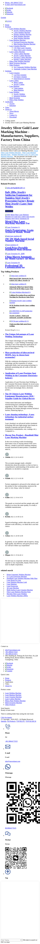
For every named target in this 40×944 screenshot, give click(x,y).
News (11, 113)
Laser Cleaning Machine (17, 46)
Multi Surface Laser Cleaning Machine (20, 590)
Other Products (14, 65)
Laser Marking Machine (17, 40)
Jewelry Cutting (19, 84)
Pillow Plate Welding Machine (19, 61)
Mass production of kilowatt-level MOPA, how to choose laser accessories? (19, 354)
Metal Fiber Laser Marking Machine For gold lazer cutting (17, 223)
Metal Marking (19, 90)
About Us (8, 109)
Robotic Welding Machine (22, 34)
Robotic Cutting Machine (22, 59)
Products (8, 27)
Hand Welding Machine (22, 38)
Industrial (12, 105)
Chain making (18, 88)
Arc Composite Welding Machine (25, 67)
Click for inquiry (6, 717)
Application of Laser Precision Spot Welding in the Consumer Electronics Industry (21, 375)
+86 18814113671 (11, 654)
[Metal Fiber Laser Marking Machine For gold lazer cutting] (20, 218)
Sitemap (3, 721)
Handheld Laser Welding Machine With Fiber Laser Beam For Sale (22, 579)
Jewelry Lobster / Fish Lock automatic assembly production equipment (20, 317)
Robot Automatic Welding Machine (19, 574)
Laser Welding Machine (17, 29)
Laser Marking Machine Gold (17, 582)
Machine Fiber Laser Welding (17, 594)
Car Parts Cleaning (20, 75)
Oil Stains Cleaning (20, 77)
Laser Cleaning (14, 73)
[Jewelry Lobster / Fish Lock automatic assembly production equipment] (22, 313)
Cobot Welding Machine (22, 32)
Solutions (8, 71)
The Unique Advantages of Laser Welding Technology (19, 335)
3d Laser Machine (13, 588)
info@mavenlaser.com (12, 650)
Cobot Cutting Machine (22, 54)
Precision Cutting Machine (23, 57)
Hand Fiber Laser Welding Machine (19, 152)
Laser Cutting (14, 80)
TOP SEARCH (31, 721)
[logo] (8, 21)
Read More (9, 211)
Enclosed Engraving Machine (24, 42)
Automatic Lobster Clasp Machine (25, 69)
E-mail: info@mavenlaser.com (15, 4)
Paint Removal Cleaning (22, 79)
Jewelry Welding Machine (22, 31)
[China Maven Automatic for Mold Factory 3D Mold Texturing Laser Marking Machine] (15, 254)
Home (7, 25)
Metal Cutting (18, 82)
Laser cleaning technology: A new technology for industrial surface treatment (19, 416)
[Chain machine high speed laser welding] (19, 321)
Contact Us (13, 115)
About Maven (14, 111)
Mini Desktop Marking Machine (24, 44)
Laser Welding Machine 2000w (17, 596)
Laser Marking (14, 86)
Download (13, 117)
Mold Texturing (14, 98)
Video (7, 107)
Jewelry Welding (19, 94)
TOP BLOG (20, 721)
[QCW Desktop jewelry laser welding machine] (22, 302)
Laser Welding (14, 92)
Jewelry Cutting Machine (22, 55)
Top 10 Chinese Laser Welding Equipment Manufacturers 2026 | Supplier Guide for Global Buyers (20, 396)
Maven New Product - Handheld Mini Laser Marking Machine (21, 436)
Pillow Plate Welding (16, 100)
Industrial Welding (20, 96)
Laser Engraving (12, 586)
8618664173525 (10, 828)
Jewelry (12, 104)
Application (9, 102)
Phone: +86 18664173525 (14, 3)
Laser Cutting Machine (17, 52)
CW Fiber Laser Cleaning (22, 48)
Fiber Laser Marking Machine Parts (19, 592)
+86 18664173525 (11, 652)
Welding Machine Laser (20, 154)
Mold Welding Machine (22, 36)
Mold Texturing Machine (17, 63)
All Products (11, 721)
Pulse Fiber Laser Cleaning (23, 50)
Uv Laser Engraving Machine (17, 576)
